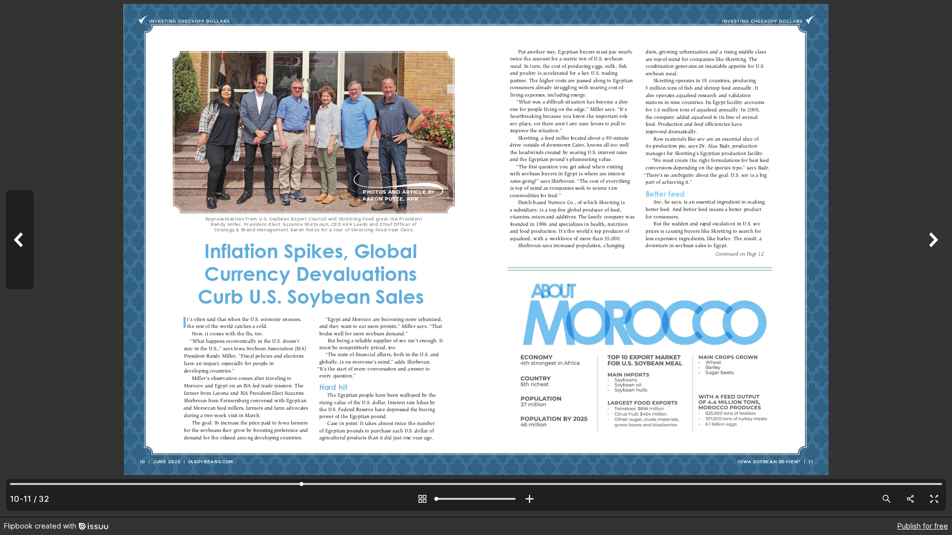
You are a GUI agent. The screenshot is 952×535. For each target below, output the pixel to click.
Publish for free (922, 526)
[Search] (886, 499)
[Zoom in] (529, 499)
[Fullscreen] (934, 499)
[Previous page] (20, 258)
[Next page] (932, 258)
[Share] (910, 499)
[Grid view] (422, 499)
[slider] (476, 499)
